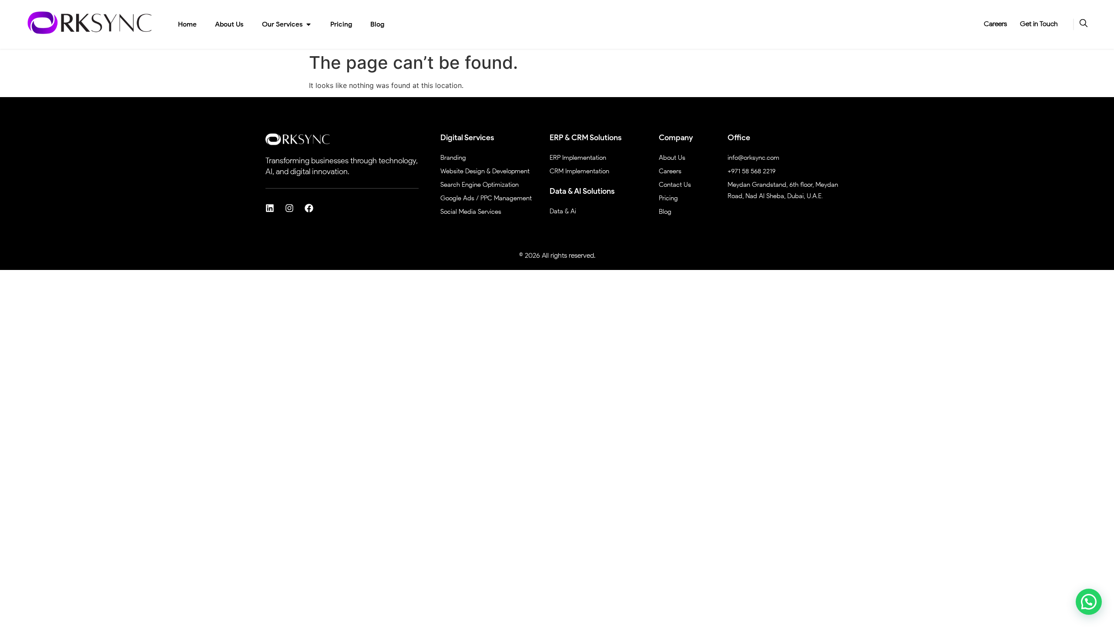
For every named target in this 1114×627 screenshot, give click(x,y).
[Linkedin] (269, 208)
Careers (995, 24)
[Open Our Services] (308, 24)
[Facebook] (309, 208)
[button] (1089, 602)
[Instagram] (289, 208)
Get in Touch (1039, 24)
